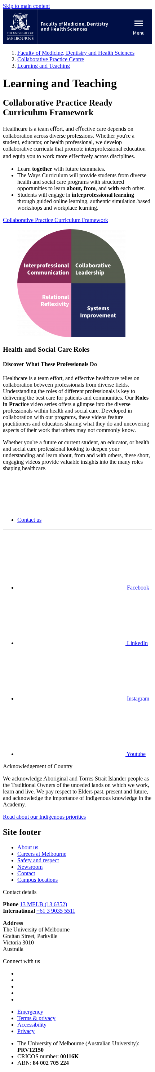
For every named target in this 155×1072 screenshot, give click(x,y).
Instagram (137, 698)
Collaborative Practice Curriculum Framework (55, 220)
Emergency (30, 1012)
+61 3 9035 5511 (55, 911)
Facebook (137, 587)
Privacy (26, 1031)
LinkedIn (136, 643)
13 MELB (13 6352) (43, 904)
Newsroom (30, 867)
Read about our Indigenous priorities (44, 817)
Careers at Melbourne (41, 854)
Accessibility (31, 1025)
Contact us (29, 520)
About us (27, 847)
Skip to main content (26, 6)
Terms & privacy (36, 1018)
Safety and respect (38, 860)
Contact (26, 873)
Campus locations (37, 880)
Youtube (135, 754)
